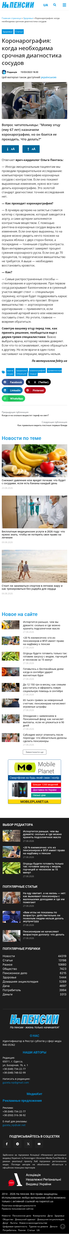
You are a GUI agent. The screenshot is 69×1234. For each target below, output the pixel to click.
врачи (10, 370)
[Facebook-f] (7, 1144)
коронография (37, 370)
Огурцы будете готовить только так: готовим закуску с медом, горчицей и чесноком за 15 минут (45, 656)
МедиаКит (34, 1094)
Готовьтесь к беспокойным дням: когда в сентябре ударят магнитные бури (43, 672)
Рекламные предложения (22, 1100)
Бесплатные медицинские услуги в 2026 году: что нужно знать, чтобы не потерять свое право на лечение (33, 534)
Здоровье (28, 18)
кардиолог (21, 370)
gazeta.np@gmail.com (16, 1082)
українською (48, 77)
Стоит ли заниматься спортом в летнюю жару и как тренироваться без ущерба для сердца (32, 587)
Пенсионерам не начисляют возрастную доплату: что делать (43, 933)
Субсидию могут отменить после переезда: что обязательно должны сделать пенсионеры (45, 738)
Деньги (54, 1226)
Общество (8, 1219)
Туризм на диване (38, 1226)
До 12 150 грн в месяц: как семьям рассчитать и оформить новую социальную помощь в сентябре (44, 688)
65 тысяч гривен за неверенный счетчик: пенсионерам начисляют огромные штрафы (44, 703)
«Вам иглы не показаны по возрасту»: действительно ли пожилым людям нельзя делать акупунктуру (43, 917)
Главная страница (11, 18)
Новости (6, 1215)
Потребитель (9, 1230)
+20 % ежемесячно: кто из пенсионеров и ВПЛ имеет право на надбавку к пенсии (43, 641)
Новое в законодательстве (33, 1222)
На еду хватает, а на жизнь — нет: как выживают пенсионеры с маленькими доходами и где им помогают (44, 897)
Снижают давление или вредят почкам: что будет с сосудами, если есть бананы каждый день (34, 482)
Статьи (19, 31)
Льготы (14, 1222)
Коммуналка (39, 1215)
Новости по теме (21, 438)
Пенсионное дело (21, 1215)
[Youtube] (39, 1144)
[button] (64, 5)
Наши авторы (34, 1052)
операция (21, 373)
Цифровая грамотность (15, 1226)
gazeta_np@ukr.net (14, 1125)
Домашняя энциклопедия (50, 1219)
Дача (50, 1215)
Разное (22, 1230)
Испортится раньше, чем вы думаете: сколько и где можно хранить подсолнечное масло (41, 625)
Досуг (5, 1222)
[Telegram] (17, 1144)
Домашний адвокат (25, 1219)
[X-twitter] (28, 1144)
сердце (33, 373)
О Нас (34, 1036)
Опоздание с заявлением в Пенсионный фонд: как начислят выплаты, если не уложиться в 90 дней (43, 720)
